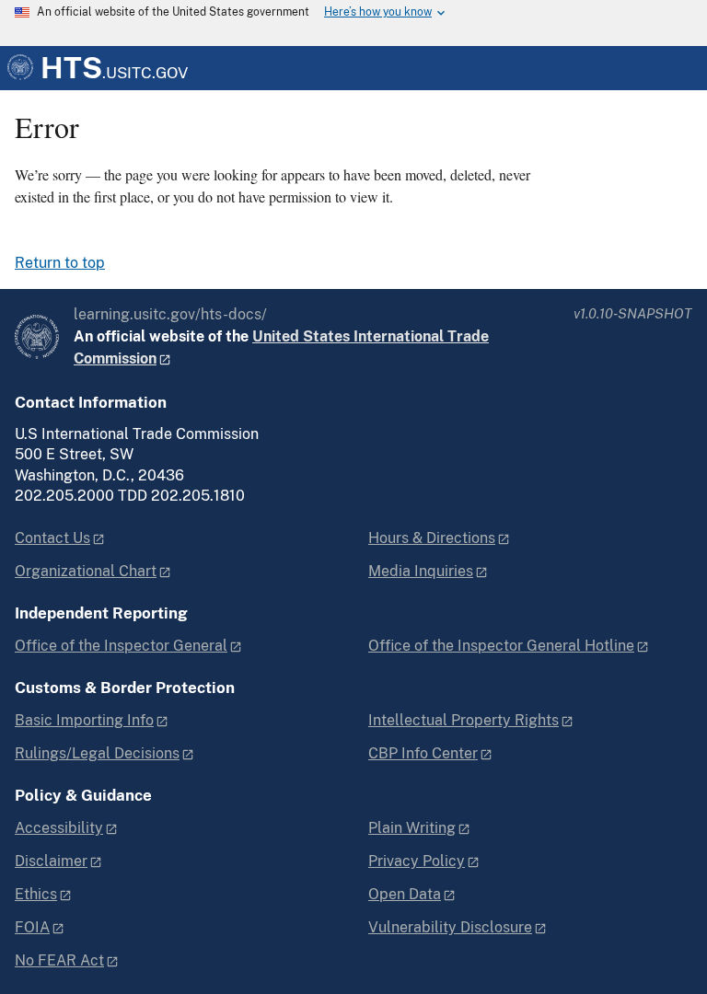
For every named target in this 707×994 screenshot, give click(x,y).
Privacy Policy (416, 861)
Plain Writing (412, 828)
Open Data (404, 894)
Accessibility (59, 828)
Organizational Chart (85, 571)
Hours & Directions (431, 538)
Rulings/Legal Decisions (97, 753)
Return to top (60, 263)
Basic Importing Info (84, 720)
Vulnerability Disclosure (450, 927)
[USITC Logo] (37, 337)
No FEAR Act (59, 960)
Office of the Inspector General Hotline (501, 645)
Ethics (36, 894)
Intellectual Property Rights (463, 720)
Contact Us (52, 538)
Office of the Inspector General (121, 645)
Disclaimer (51, 861)
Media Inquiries (420, 571)
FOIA (32, 927)
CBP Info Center (423, 753)
